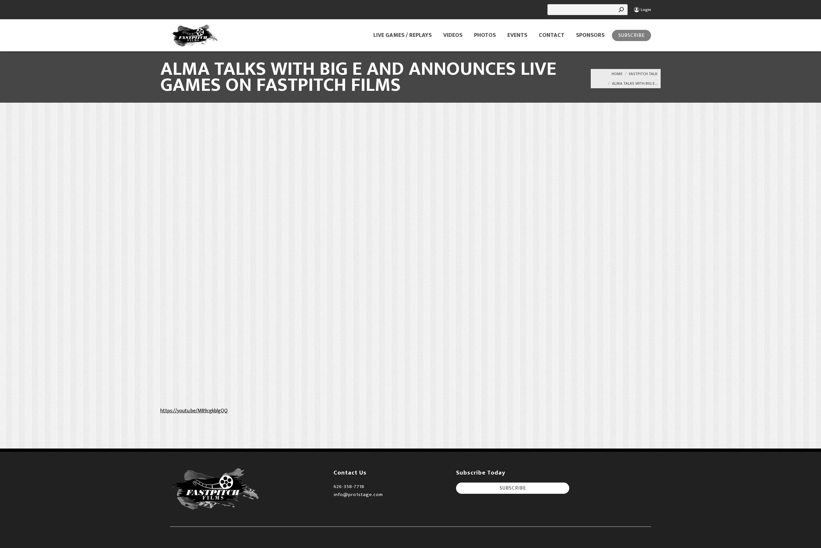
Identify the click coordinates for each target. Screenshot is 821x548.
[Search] (621, 9)
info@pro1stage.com (358, 495)
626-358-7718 (349, 487)
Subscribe (631, 35)
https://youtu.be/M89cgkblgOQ (194, 411)
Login (646, 10)
